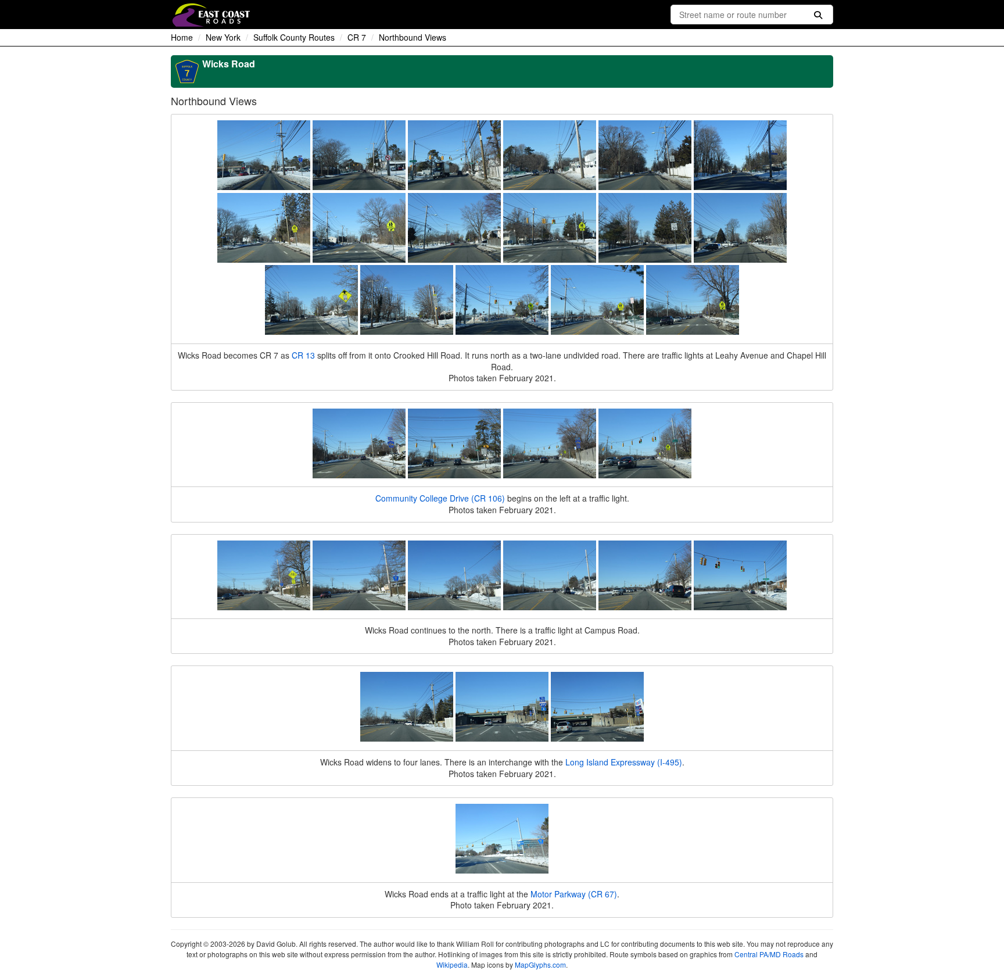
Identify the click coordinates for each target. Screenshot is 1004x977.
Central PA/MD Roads (769, 954)
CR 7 (356, 37)
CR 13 (303, 355)
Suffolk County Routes (294, 37)
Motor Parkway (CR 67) (573, 894)
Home (182, 37)
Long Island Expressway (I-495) (623, 762)
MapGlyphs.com (540, 964)
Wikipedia (452, 964)
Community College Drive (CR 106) (440, 498)
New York (223, 37)
